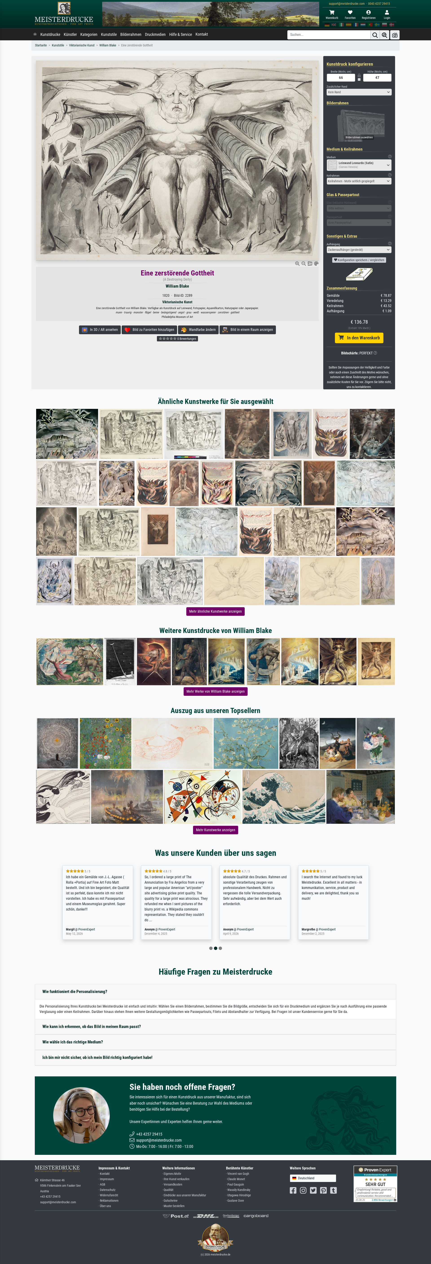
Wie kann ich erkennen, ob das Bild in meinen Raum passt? (91, 1026)
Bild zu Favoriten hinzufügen (152, 329)
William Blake (107, 45)
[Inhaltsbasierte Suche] (384, 34)
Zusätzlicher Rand (337, 86)
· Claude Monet (235, 1179)
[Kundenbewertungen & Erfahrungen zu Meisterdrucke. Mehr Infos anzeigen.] (375, 1184)
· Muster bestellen (173, 1206)
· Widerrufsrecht (108, 1195)
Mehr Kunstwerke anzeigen (215, 830)
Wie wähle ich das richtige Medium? (72, 1042)
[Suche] (375, 34)
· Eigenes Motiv (171, 1174)
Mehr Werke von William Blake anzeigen (216, 691)
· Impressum (106, 1179)
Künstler (70, 34)
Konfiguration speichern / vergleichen (360, 260)
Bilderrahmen (130, 34)
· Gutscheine (170, 1201)
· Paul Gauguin (235, 1184)
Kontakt (202, 34)
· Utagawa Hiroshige (238, 1195)
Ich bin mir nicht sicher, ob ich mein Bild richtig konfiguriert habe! (97, 1057)
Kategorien (88, 34)
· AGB (102, 1184)
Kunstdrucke (50, 34)
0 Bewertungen (186, 338)
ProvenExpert (86, 929)
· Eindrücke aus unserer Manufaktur (184, 1195)
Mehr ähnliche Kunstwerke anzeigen (215, 611)
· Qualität (167, 1190)
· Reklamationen (109, 1201)
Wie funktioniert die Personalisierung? (74, 991)
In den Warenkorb (362, 337)
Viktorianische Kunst (82, 45)
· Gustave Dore (235, 1201)
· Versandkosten (172, 1184)
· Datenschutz (107, 1190)
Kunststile (109, 34)
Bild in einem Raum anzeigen (250, 329)
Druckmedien (155, 34)
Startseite (41, 45)
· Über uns (105, 1206)
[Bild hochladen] (395, 34)
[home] (35, 34)
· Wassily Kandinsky (238, 1190)
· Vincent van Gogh (237, 1174)
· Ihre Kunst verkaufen (175, 1179)
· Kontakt (104, 1174)
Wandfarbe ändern (201, 329)
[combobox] (359, 92)
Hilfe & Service (180, 34)
